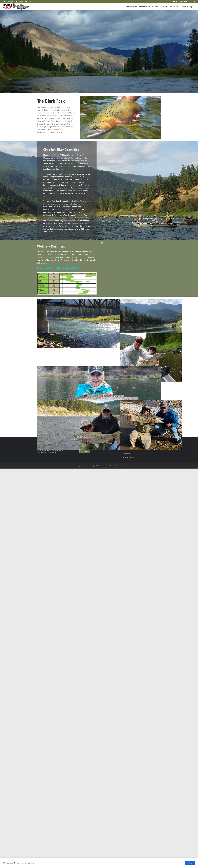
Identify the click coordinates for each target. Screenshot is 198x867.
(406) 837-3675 (188, 1)
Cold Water (126, 453)
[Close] (196, 859)
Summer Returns (128, 457)
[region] (99, 862)
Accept (190, 863)
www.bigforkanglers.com (49, 452)
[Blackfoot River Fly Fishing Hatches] (67, 273)
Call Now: (176, 1)
